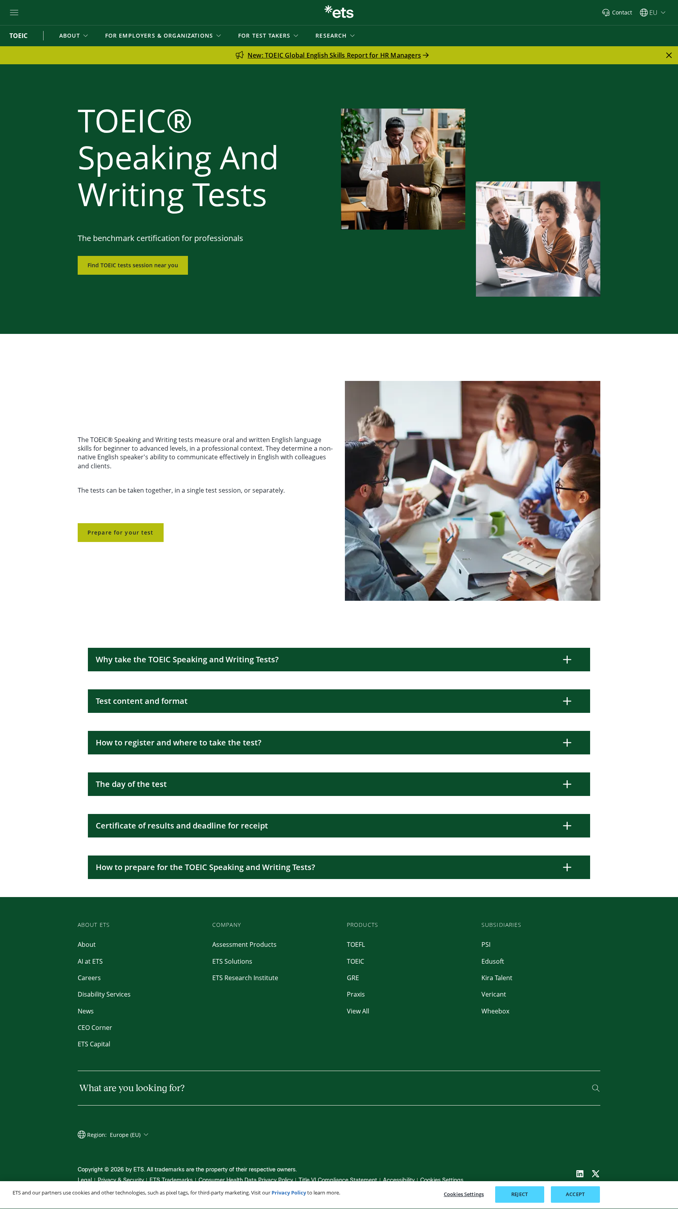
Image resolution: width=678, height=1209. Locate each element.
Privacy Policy (289, 1192)
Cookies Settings (441, 1180)
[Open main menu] (14, 12)
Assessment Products (244, 944)
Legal (85, 1180)
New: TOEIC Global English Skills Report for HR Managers (334, 55)
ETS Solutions (232, 961)
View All (358, 1011)
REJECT (519, 1194)
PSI (485, 944)
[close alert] (669, 55)
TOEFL (356, 944)
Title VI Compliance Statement (338, 1180)
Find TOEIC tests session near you (132, 265)
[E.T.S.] (339, 12)
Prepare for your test (120, 532)
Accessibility (399, 1180)
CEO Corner (95, 1027)
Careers (89, 977)
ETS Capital (94, 1044)
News (86, 1011)
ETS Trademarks (171, 1180)
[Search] (595, 1088)
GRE (353, 977)
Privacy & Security (121, 1180)
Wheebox (495, 1011)
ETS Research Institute (245, 977)
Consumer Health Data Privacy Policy (246, 1180)
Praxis (356, 994)
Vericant (493, 994)
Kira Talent (496, 977)
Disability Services (104, 994)
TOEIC (355, 961)
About (87, 944)
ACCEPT (575, 1194)
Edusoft (492, 961)
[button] (74, 36)
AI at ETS (90, 961)
